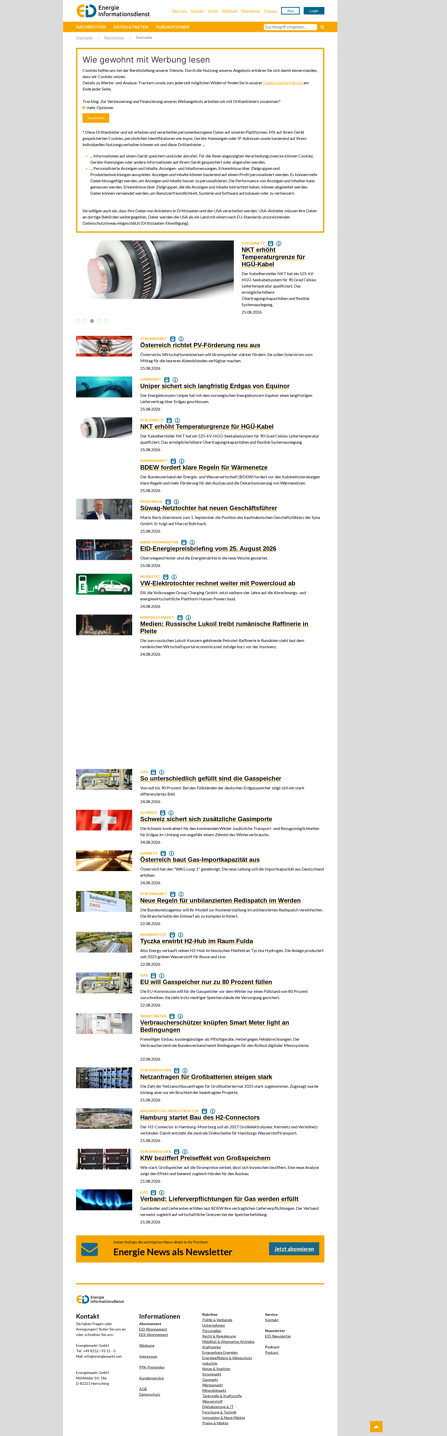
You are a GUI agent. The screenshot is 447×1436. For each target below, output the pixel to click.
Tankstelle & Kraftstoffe (222, 1396)
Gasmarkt (210, 1379)
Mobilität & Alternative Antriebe (228, 1341)
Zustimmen (95, 118)
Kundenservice (151, 1378)
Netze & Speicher (216, 1368)
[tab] (78, 321)
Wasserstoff (212, 1401)
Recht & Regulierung (219, 1336)
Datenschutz (149, 1394)
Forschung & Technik (219, 1412)
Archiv (213, 11)
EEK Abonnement (153, 1334)
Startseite (84, 37)
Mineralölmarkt (214, 1390)
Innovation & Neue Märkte (223, 1417)
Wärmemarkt (212, 1385)
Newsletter (250, 11)
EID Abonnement (153, 1329)
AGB (143, 1389)
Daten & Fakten (131, 26)
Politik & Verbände (217, 1320)
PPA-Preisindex (152, 1367)
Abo (290, 11)
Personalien (211, 1330)
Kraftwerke (211, 1347)
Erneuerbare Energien (220, 1352)
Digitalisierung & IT (218, 1406)
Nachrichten (91, 26)
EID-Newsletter (278, 1336)
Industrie (209, 1363)
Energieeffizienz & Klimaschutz (227, 1358)
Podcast (270, 11)
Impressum (148, 1356)
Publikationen (172, 26)
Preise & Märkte (215, 1423)
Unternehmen (213, 1325)
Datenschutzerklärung (283, 82)
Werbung (229, 11)
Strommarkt (211, 1374)
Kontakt (197, 11)
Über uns (179, 11)
